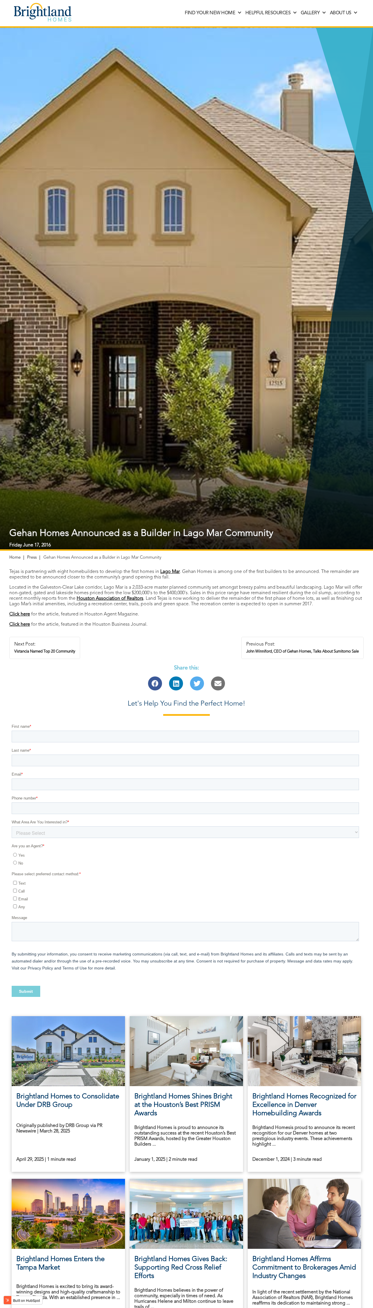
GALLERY (310, 13)
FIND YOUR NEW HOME (210, 13)
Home (15, 557)
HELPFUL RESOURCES (268, 13)
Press (32, 557)
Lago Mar (170, 571)
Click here (19, 614)
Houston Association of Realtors (110, 598)
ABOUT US (340, 13)
